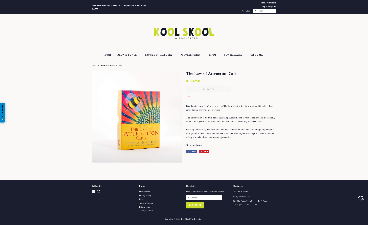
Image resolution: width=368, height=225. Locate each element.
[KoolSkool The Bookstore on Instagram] (98, 192)
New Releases (233, 55)
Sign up (272, 7)
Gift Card (256, 55)
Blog (141, 199)
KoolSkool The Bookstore (191, 219)
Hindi (213, 55)
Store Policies (144, 192)
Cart (248, 11)
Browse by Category (159, 55)
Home (108, 55)
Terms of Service (146, 203)
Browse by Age (127, 55)
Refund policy (145, 207)
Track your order (268, 3)
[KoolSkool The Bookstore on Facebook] (93, 192)
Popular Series (191, 55)
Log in (265, 7)
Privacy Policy (145, 195)
